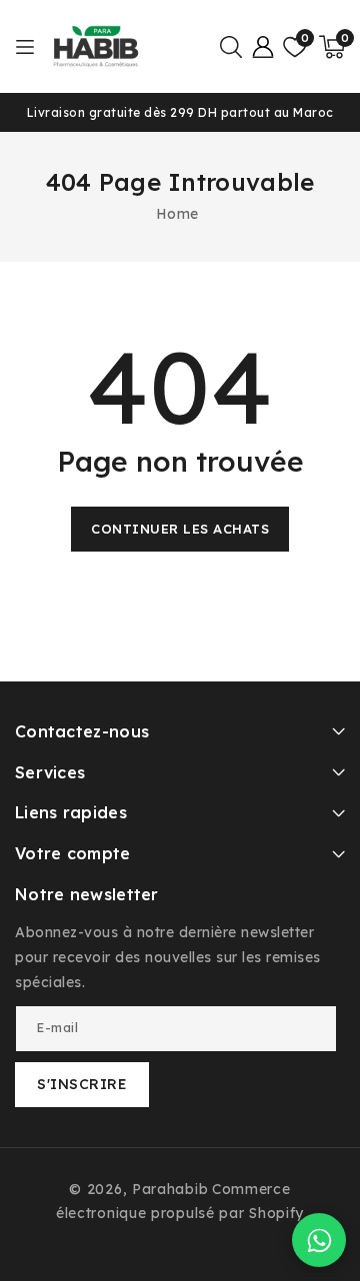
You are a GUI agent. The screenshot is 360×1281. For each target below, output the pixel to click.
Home (177, 214)
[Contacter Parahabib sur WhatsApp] (319, 1240)
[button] (231, 47)
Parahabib (170, 1189)
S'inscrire (82, 1084)
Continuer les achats (180, 529)
